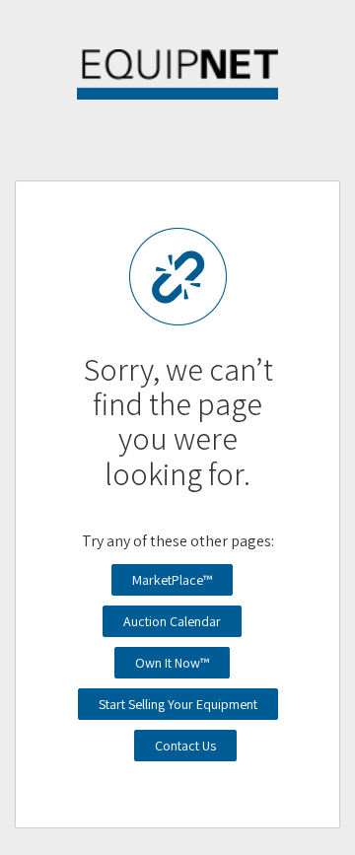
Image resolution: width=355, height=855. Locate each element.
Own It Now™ (172, 663)
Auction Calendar (172, 621)
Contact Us (185, 745)
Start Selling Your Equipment (178, 704)
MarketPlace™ (172, 580)
